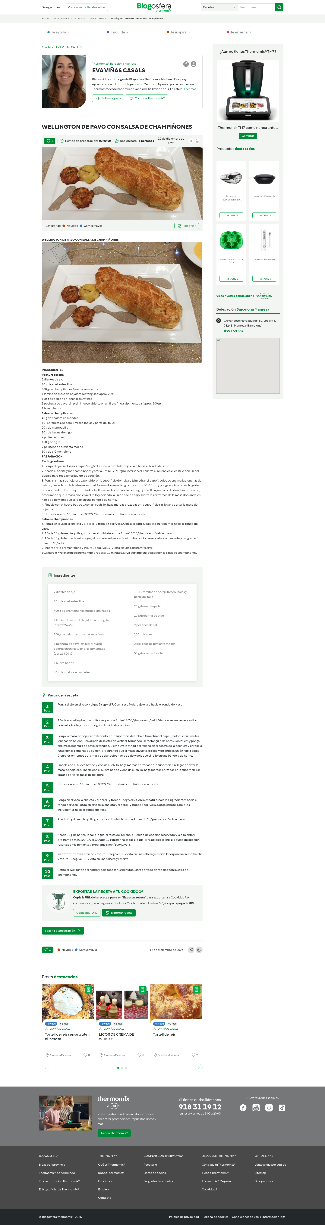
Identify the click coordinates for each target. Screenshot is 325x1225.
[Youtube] (256, 1107)
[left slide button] (45, 1067)
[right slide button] (199, 1067)
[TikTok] (282, 1107)
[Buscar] (279, 7)
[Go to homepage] (154, 7)
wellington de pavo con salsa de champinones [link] (137, 18)
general (103, 18)
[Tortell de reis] (176, 1006)
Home (45, 18)
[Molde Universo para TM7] (231, 240)
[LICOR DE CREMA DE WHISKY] (122, 1006)
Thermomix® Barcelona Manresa (69, 18)
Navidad (51, 1023)
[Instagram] (269, 1107)
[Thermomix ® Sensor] (264, 240)
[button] (219, 7)
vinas (93, 18)
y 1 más (64, 1023)
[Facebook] (243, 1107)
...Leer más (189, 89)
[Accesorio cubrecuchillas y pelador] (231, 177)
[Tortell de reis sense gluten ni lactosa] (68, 1006)
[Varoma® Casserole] (264, 177)
